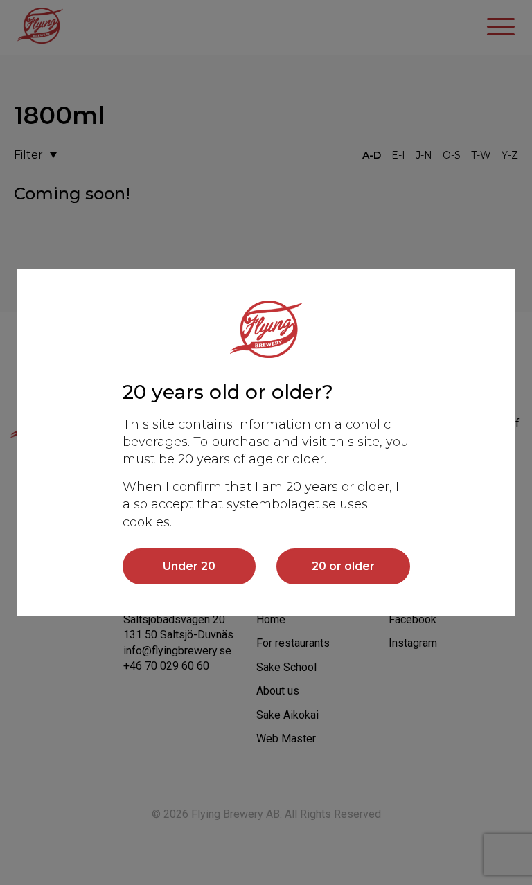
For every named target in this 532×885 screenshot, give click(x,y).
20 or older (343, 566)
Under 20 (189, 566)
